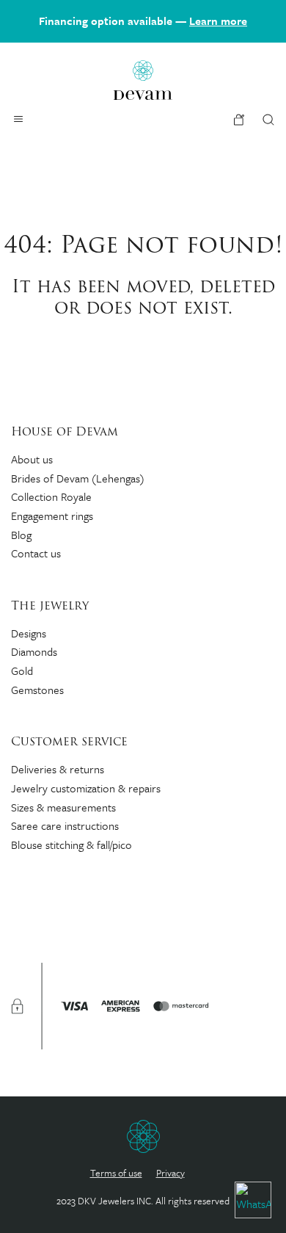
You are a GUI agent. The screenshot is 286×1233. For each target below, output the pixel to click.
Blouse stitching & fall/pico (71, 844)
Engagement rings (52, 515)
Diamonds (34, 651)
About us (32, 459)
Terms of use (116, 1172)
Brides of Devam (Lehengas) (77, 478)
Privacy (170, 1172)
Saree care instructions (65, 825)
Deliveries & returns (57, 769)
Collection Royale (51, 496)
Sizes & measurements (63, 807)
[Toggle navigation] (18, 119)
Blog (21, 535)
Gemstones (37, 689)
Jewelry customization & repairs (86, 788)
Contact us (36, 553)
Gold (22, 670)
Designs (28, 633)
